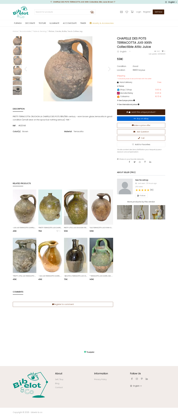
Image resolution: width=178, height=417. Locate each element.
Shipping (134, 77)
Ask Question (142, 131)
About (58, 373)
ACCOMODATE (70, 23)
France (121, 86)
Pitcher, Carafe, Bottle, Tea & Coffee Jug (65, 31)
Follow (142, 195)
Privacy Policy (100, 379)
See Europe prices (126, 100)
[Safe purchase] (132, 12)
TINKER (83, 23)
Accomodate (25, 31)
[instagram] (137, 379)
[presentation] (26, 69)
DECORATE (30, 23)
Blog (57, 383)
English (171, 2)
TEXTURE (42, 23)
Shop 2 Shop (126, 89)
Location (121, 70)
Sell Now (158, 12)
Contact (59, 387)
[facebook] (132, 379)
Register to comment (64, 304)
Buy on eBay (142, 118)
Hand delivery (125, 82)
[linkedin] (147, 379)
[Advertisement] (63, 152)
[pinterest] (142, 379)
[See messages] (121, 12)
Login (138, 12)
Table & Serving (39, 31)
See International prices (128, 104)
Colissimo (124, 96)
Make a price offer (142, 125)
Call (142, 138)
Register (147, 12)
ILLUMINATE (54, 23)
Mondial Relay (126, 93)
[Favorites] (127, 12)
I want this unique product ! (143, 112)
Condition (121, 66)
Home (15, 31)
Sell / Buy (59, 379)
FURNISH (18, 23)
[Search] (92, 12)
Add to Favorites (142, 144)
